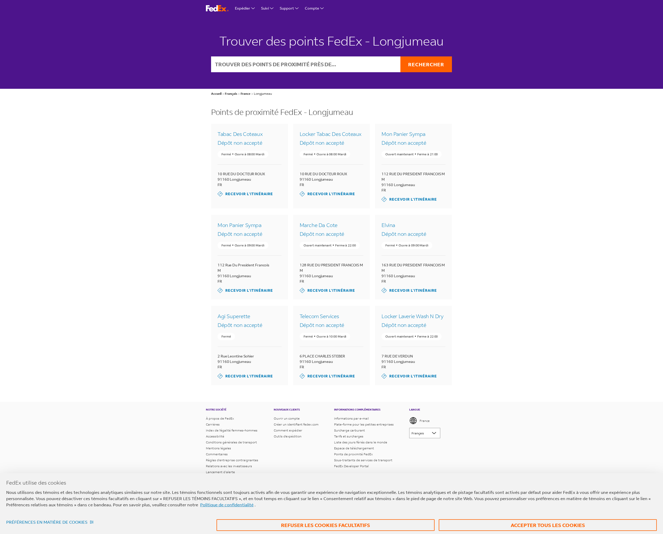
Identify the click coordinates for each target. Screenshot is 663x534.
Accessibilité (215, 436)
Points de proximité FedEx (353, 454)
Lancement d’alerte (220, 472)
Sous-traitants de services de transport (363, 460)
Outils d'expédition (287, 436)
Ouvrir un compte (287, 418)
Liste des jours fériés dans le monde (360, 442)
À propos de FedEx (220, 418)
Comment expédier (288, 430)
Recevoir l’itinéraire (245, 193)
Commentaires (217, 454)
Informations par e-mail (351, 418)
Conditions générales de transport (231, 442)
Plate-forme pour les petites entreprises (364, 424)
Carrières (213, 424)
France (425, 421)
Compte (312, 8)
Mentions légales (218, 448)
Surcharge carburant (349, 430)
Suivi (265, 8)
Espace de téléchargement (354, 448)
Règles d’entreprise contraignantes (232, 460)
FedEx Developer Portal (351, 466)
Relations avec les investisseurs (229, 466)
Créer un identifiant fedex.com (296, 424)
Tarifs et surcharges (348, 436)
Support (287, 8)
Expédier (242, 8)
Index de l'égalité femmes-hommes (231, 430)
